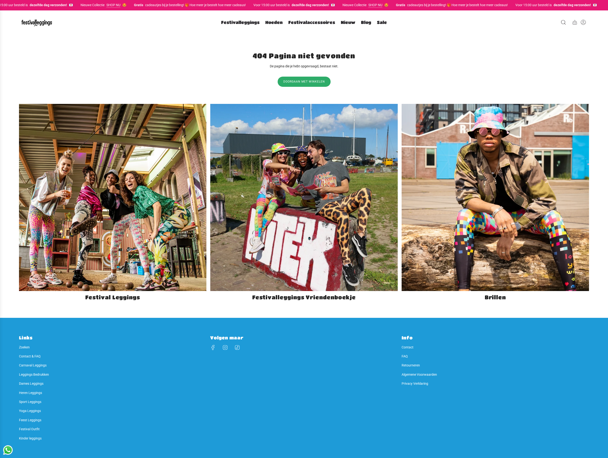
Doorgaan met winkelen (304, 81)
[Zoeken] (563, 22)
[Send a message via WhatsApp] (8, 450)
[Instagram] (225, 347)
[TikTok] (237, 347)
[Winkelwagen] (574, 22)
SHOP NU (95, 5)
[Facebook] (213, 347)
